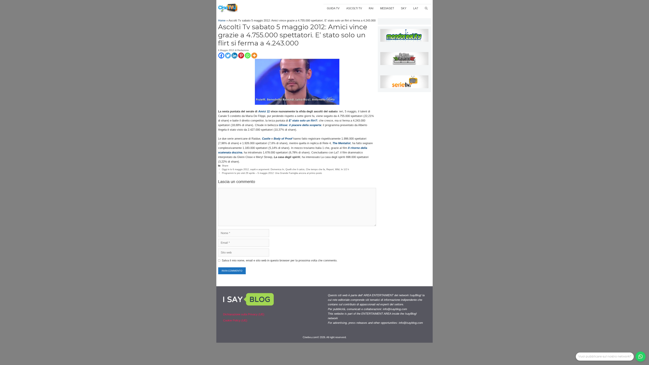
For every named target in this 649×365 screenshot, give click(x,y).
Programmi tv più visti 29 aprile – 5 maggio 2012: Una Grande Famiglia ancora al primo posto (272, 173)
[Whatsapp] (248, 55)
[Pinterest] (241, 55)
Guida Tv (333, 8)
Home (221, 20)
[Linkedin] (234, 55)
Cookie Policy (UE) (235, 320)
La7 (415, 8)
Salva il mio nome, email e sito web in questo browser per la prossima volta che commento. (279, 260)
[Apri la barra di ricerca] (426, 8)
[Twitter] (228, 55)
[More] (254, 55)
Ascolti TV (354, 8)
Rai (371, 8)
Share (225, 165)
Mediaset (387, 8)
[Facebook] (221, 55)
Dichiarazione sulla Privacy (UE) (243, 314)
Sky (403, 8)
